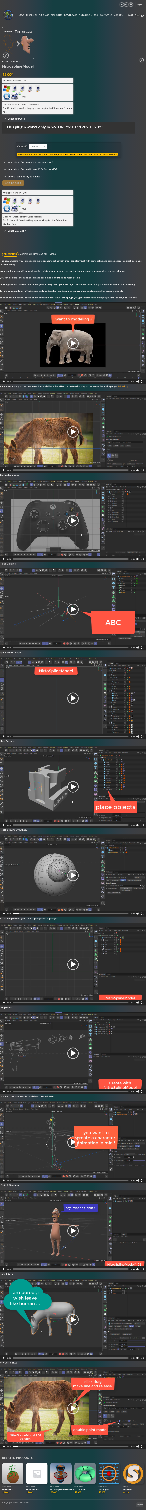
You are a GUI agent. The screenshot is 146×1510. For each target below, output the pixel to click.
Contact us (106, 15)
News (21, 15)
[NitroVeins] (12, 1473)
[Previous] (2, 1481)
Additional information (33, 254)
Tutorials (84, 15)
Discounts (56, 15)
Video (53, 254)
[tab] (10, 254)
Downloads (70, 15)
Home (5, 61)
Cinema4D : (22, 146)
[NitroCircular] (85, 1473)
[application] (73, 343)
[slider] (70, 381)
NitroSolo (127, 1489)
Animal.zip (122, 386)
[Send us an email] (126, 4)
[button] (73, 343)
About (117, 15)
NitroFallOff (32, 1489)
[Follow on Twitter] (122, 4)
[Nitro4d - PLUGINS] (8, 15)
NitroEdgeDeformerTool (62, 1489)
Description (10, 254)
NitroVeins (7, 1489)
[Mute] (137, 381)
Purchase (44, 15)
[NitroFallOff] (36, 1473)
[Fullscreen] (142, 381)
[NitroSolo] (133, 1473)
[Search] (122, 15)
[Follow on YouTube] (131, 4)
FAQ (96, 15)
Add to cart (13, 183)
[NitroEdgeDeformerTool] (61, 1473)
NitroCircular (80, 1489)
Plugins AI (31, 15)
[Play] (3, 381)
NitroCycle (104, 1489)
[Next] (144, 1481)
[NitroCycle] (109, 1473)
